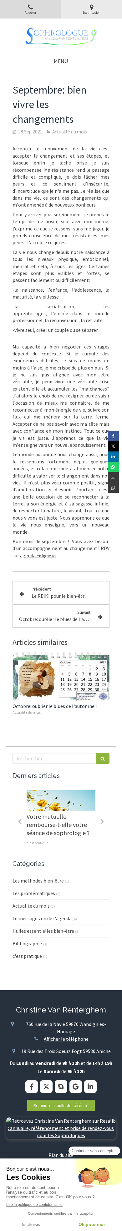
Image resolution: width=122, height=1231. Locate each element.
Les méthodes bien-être (38, 880)
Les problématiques (34, 893)
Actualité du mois (31, 906)
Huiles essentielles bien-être (43, 931)
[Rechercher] (102, 758)
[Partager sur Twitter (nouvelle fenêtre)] (113, 446)
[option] (61, 819)
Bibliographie (27, 943)
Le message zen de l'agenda (42, 918)
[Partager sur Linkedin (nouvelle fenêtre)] (113, 456)
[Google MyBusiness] (75, 1086)
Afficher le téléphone (66, 1039)
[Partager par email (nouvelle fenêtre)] (113, 477)
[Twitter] (46, 1086)
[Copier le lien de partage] (113, 488)
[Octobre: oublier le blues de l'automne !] (61, 676)
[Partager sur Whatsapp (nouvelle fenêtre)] (113, 467)
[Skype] (61, 1086)
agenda (28, 555)
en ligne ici (46, 556)
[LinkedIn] (90, 1086)
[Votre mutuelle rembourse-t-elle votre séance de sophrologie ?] (61, 800)
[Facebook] (31, 1086)
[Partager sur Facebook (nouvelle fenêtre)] (113, 436)
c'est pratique (27, 956)
